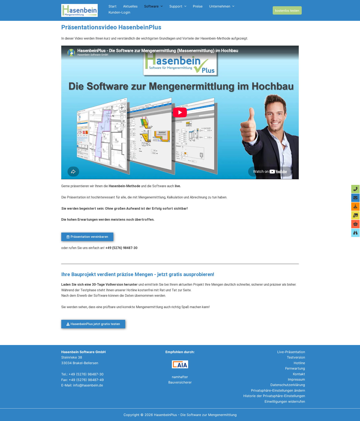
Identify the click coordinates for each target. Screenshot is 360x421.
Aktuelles (130, 6)
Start (112, 6)
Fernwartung (295, 368)
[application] (161, 6)
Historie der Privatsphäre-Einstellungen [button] (274, 396)
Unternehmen (219, 6)
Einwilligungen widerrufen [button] (285, 401)
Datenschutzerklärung (287, 385)
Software (151, 6)
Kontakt (299, 374)
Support (175, 6)
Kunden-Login (119, 12)
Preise (197, 6)
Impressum (296, 379)
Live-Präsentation (291, 352)
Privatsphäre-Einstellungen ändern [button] (278, 390)
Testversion (296, 357)
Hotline (299, 363)
